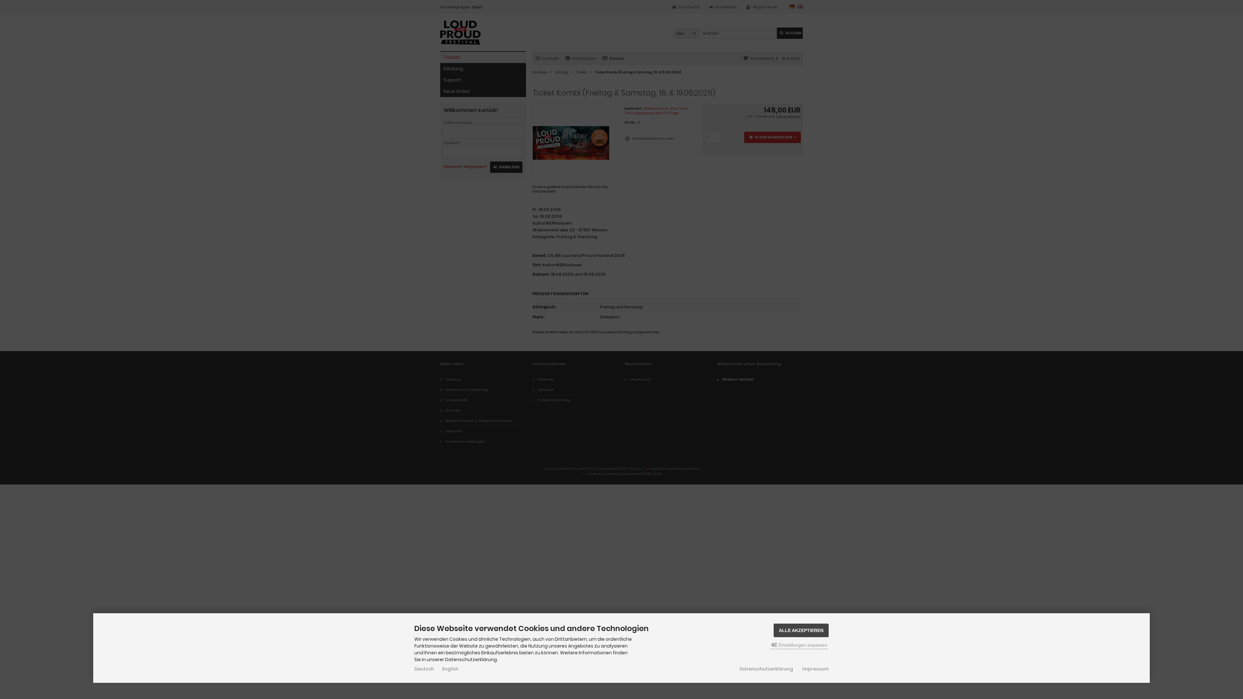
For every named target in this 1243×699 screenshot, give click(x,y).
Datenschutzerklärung (766, 669)
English (450, 669)
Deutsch (424, 669)
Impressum (815, 669)
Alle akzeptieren (801, 630)
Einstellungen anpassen (802, 645)
